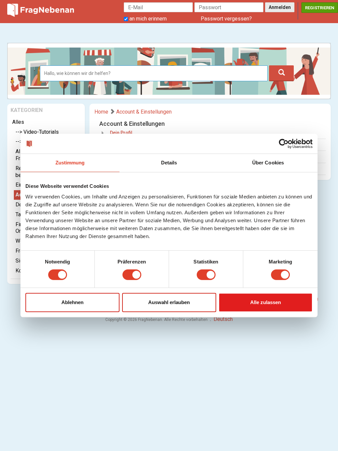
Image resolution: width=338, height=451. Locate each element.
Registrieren (319, 7)
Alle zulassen (265, 302)
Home (101, 112)
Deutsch (223, 319)
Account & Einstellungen (144, 112)
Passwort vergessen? (226, 19)
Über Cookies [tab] (268, 162)
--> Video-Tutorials (37, 132)
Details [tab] (169, 162)
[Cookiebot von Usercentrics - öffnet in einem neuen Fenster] (284, 144)
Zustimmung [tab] (70, 162)
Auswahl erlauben (169, 302)
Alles (18, 122)
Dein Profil (121, 132)
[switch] (131, 274)
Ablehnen (72, 302)
